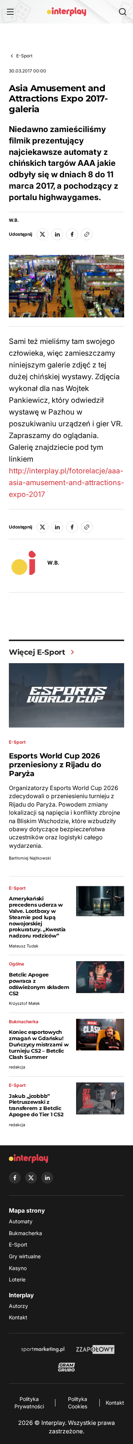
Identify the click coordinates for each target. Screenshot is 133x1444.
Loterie (17, 1279)
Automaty (21, 1221)
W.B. (14, 220)
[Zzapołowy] (95, 1349)
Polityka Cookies (77, 1402)
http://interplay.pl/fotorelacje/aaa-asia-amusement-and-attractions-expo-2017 (66, 482)
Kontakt (18, 1317)
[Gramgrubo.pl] (66, 1367)
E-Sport (24, 55)
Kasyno (18, 1268)
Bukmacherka (25, 1233)
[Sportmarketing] (42, 1349)
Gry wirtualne (25, 1256)
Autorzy (18, 1306)
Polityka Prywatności (29, 1402)
